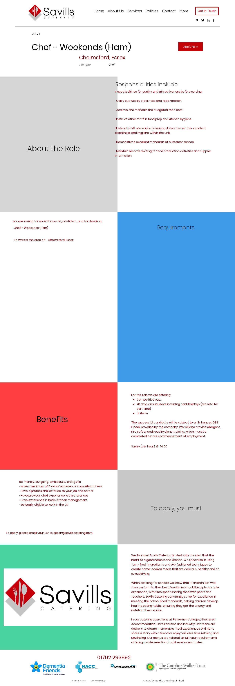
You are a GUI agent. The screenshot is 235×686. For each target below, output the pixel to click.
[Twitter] (203, 20)
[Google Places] (197, 20)
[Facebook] (214, 20)
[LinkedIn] (208, 20)
